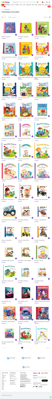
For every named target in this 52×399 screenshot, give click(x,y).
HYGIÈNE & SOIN (4, 380)
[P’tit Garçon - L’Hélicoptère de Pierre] (42, 211)
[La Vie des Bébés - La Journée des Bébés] (26, 252)
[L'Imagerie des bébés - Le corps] (26, 191)
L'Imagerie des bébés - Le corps (23, 199)
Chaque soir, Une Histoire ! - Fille (7, 118)
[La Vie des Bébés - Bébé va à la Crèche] (9, 252)
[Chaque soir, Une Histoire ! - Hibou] (26, 89)
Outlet (3, 4)
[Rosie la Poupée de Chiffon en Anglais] (9, 333)
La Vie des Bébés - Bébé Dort (39, 280)
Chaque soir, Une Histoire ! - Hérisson (24, 118)
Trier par (9, 17)
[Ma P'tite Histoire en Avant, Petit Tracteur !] (42, 130)
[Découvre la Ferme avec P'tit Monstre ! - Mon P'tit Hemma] (42, 69)
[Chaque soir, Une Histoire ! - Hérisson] (26, 110)
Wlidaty (5, 395)
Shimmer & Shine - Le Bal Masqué (23, 321)
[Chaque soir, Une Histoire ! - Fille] (9, 110)
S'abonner (44, 380)
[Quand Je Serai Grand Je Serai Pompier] (42, 110)
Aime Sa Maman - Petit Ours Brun (23, 36)
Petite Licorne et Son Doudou (39, 179)
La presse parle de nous (13, 378)
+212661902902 (35, 384)
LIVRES (3, 379)
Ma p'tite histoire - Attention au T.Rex (7, 280)
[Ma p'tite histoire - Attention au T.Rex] (9, 272)
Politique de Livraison (23, 375)
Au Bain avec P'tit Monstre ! (6, 77)
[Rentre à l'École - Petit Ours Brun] (42, 28)
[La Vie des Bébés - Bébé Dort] (42, 272)
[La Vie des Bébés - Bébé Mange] (26, 211)
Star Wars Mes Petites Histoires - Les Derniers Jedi (41, 322)
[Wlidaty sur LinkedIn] (41, 386)
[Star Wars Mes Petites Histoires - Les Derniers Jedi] (42, 313)
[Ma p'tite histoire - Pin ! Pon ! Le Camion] (26, 333)
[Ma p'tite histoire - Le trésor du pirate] (9, 191)
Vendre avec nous (12, 374)
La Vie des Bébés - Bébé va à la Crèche (8, 260)
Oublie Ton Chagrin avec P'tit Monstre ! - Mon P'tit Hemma (26, 78)
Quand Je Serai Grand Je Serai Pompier (40, 118)
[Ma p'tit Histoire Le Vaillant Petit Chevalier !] (9, 150)
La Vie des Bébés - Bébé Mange (23, 219)
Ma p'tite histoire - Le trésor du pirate (7, 199)
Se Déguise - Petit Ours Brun (6, 36)
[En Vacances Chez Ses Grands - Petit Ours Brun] (9, 48)
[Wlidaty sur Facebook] (35, 386)
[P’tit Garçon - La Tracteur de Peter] (26, 232)
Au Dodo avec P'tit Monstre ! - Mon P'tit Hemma (9, 97)
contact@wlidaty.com (44, 384)
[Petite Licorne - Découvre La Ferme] (26, 150)
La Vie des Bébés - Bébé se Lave (23, 280)
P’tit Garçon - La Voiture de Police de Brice (41, 199)
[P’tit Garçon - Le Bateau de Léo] (9, 232)
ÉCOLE (3, 385)
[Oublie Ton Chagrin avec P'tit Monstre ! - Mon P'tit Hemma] (26, 69)
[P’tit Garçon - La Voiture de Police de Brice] (42, 191)
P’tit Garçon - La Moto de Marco (39, 240)
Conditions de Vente (23, 377)
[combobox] (25, 2)
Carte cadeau (12, 375)
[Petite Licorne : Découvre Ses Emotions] (26, 130)
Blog (10, 377)
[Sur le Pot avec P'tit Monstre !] (42, 48)
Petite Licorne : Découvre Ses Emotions (24, 138)
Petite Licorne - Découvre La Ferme (23, 158)
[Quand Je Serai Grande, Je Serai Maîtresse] (9, 130)
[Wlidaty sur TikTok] (39, 386)
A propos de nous (12, 382)
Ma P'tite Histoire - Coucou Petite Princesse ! (41, 158)
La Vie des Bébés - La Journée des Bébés (24, 260)
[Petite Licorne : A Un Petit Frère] (26, 171)
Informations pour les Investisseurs (25, 379)
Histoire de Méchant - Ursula (6, 301)
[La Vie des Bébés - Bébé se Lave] (26, 272)
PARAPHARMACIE (4, 375)
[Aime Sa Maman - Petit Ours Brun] (26, 28)
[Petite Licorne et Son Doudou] (42, 171)
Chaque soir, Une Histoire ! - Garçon (40, 97)
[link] (11, 347)
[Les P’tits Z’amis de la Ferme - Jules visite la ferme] (9, 211)
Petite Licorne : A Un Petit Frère (23, 179)
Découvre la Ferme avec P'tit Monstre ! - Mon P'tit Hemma (42, 78)
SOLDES (49, 6)
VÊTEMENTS (3, 377)
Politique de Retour (23, 376)
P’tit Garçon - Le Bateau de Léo (7, 240)
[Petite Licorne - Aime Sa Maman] (9, 171)
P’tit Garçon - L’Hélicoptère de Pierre (40, 219)
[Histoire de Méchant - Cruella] (26, 293)
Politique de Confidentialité (24, 378)
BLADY (3, 388)
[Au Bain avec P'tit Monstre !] (9, 69)
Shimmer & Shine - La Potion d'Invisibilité (8, 321)
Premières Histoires (7, 9)
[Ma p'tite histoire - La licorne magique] (42, 333)
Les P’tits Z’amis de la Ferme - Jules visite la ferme (9, 219)
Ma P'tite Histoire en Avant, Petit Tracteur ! (41, 138)
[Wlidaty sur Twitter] (38, 386)
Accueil (3, 9)
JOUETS (3, 378)
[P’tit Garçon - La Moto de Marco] (42, 232)
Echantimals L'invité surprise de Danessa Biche (41, 301)
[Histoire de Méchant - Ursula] (9, 293)
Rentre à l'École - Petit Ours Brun (39, 36)
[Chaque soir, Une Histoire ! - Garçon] (42, 89)
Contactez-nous (12, 383)
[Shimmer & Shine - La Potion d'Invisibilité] (9, 313)
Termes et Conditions (23, 374)
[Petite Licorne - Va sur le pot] (42, 252)
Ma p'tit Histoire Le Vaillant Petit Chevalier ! (8, 158)
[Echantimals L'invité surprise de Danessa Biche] (42, 293)
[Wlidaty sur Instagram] (33, 386)
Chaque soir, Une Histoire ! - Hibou (23, 97)
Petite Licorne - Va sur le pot (38, 260)
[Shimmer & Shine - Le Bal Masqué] (26, 313)
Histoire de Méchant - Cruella (22, 301)
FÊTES (3, 387)
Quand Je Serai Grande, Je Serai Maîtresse (8, 138)
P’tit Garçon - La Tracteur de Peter (23, 240)
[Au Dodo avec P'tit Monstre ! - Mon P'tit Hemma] (9, 89)
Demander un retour (13, 384)
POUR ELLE (3, 376)
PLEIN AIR (3, 386)
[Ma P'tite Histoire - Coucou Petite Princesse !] (42, 150)
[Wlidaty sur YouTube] (36, 386)
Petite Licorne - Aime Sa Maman (7, 179)
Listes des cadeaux (13, 376)
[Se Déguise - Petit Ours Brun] (9, 28)
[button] (49, 2)
